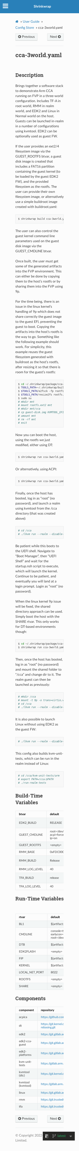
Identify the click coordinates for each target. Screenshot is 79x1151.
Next (54, 36)
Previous (28, 36)
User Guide (31, 21)
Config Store (24, 27)
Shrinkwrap (42, 6)
